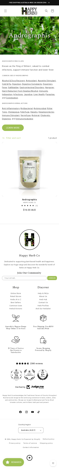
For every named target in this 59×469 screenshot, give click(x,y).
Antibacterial (26, 108)
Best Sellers (16, 302)
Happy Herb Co (17, 439)
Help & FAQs (43, 293)
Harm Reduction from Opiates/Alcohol (20, 91)
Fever (4, 87)
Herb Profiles (43, 306)
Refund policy (48, 439)
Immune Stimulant (11, 115)
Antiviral (35, 115)
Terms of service (30, 443)
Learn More (13, 128)
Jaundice (28, 94)
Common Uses (15, 306)
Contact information (31, 447)
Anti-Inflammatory (10, 108)
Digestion (16, 84)
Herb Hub (43, 299)
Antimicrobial (40, 108)
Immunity (43, 91)
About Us (43, 296)
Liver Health (39, 94)
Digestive (6, 119)
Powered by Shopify (32, 439)
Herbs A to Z (15, 299)
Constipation (12, 98)
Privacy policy (14, 443)
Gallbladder (13, 87)
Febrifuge (24, 112)
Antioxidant (31, 81)
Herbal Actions (15, 309)
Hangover (49, 87)
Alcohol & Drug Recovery (13, 81)
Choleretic (45, 115)
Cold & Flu (6, 84)
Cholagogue (13, 112)
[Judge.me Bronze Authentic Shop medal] (29, 374)
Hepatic (34, 112)
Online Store (16, 293)
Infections (18, 94)
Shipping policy (46, 443)
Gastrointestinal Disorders (32, 87)
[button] (5, 11)
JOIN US (52, 278)
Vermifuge (26, 115)
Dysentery (47, 84)
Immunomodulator (24, 119)
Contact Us (43, 302)
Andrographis (29, 199)
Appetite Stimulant (47, 81)
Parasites (50, 94)
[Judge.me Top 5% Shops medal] (42, 374)
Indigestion (7, 94)
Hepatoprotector (46, 112)
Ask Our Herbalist (43, 309)
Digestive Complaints (32, 84)
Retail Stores (15, 296)
